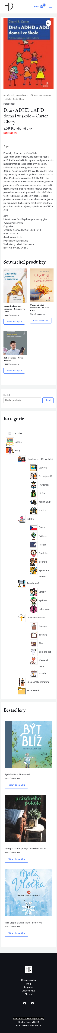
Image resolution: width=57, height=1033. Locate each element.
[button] (48, 23)
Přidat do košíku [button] (14, 321)
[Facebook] (24, 1003)
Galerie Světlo (28, 990)
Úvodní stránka (28, 980)
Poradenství (22, 95)
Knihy (13, 95)
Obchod (28, 994)
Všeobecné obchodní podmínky (28, 1018)
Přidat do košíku (16, 785)
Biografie (28, 987)
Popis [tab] (6, 146)
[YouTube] (32, 1003)
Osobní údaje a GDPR (28, 1022)
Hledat (6, 395)
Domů (6, 95)
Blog (28, 983)
